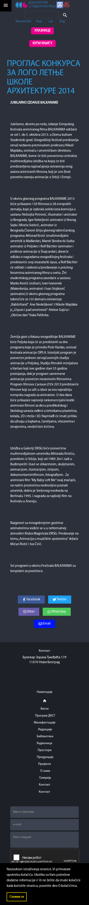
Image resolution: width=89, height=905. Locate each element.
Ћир (39, 21)
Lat (51, 21)
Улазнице (42, 30)
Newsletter (23, 21)
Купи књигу (42, 43)
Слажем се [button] (17, 896)
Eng (62, 21)
